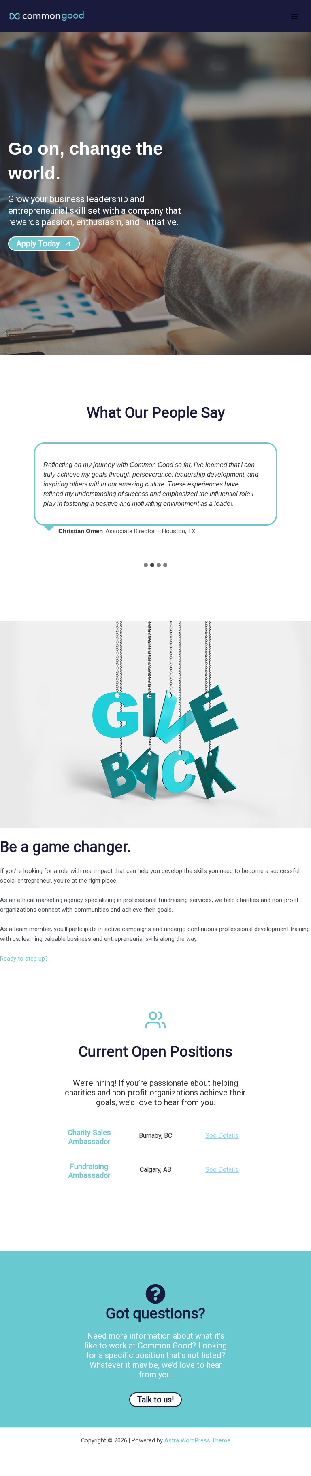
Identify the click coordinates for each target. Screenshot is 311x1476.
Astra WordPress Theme (197, 1440)
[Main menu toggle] (294, 16)
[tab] (146, 565)
